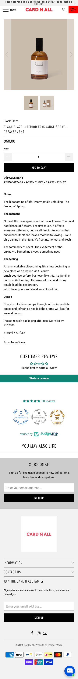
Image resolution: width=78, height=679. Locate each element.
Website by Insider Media (48, 645)
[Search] (64, 9)
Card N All (29, 645)
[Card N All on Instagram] (39, 633)
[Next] (70, 54)
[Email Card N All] (45, 633)
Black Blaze (11, 121)
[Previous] (7, 54)
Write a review (39, 378)
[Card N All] (39, 9)
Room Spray (18, 342)
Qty (6, 149)
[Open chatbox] (69, 671)
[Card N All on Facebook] (32, 633)
